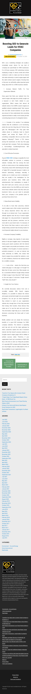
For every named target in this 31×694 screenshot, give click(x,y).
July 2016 (4, 538)
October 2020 (5, 495)
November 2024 (6, 430)
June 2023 (5, 446)
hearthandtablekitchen (16, 54)
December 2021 (6, 470)
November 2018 (6, 503)
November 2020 (6, 493)
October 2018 (5, 505)
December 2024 (6, 427)
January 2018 (5, 519)
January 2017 (5, 529)
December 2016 (6, 531)
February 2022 (6, 466)
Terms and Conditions (7, 663)
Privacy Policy (5, 661)
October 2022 (5, 456)
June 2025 (5, 421)
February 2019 (6, 501)
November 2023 (6, 438)
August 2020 (5, 499)
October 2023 (5, 440)
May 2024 (4, 434)
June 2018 (5, 509)
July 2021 (4, 476)
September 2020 (6, 497)
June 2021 (5, 478)
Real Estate (5, 550)
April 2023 (4, 448)
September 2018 (6, 507)
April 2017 (4, 525)
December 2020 (6, 491)
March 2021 (5, 485)
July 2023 (4, 444)
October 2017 (5, 523)
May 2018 (4, 511)
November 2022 (6, 454)
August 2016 (5, 536)
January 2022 (5, 468)
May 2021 (4, 480)
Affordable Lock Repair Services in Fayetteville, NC (13, 637)
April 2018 (4, 513)
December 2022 (6, 452)
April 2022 (4, 462)
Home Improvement (10, 56)
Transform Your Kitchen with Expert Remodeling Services (15, 653)
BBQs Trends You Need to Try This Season (12, 639)
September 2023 (6, 442)
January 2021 (5, 489)
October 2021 (5, 472)
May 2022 (4, 460)
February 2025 (6, 423)
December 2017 (6, 521)
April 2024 (4, 436)
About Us (4, 659)
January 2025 (5, 425)
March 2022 (5, 464)
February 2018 (6, 517)
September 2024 (6, 432)
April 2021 (4, 483)
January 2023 (5, 450)
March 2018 (5, 515)
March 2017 (5, 527)
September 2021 (6, 474)
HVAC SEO (9, 158)
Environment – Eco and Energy (10, 546)
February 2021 (6, 487)
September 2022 (6, 458)
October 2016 (5, 533)
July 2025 (4, 419)
